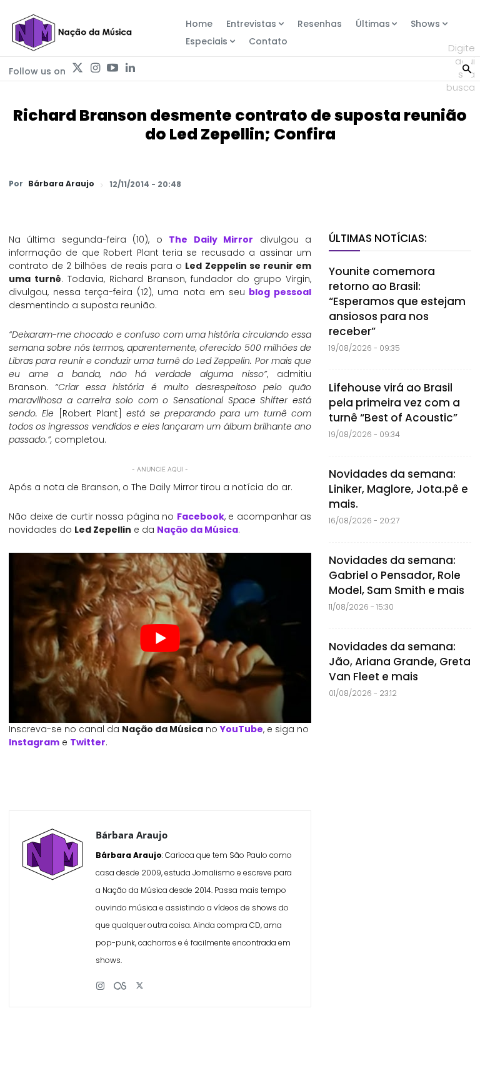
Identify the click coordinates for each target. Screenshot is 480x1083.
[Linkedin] (130, 68)
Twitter (88, 742)
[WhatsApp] (285, 183)
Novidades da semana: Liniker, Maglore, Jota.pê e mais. (398, 488)
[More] (458, 183)
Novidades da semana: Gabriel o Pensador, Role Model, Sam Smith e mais (396, 575)
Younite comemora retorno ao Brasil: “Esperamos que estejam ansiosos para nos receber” (397, 301)
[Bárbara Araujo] (52, 909)
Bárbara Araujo (61, 184)
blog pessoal (280, 292)
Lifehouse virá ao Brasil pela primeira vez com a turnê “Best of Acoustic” (394, 402)
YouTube (241, 729)
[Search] (466, 68)
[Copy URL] (428, 183)
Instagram (34, 742)
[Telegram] (371, 183)
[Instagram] (95, 68)
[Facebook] (342, 183)
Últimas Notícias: (378, 238)
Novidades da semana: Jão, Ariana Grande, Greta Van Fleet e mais (400, 661)
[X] (313, 183)
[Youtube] (112, 68)
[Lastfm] (120, 980)
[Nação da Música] (71, 32)
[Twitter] (77, 68)
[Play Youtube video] (160, 638)
